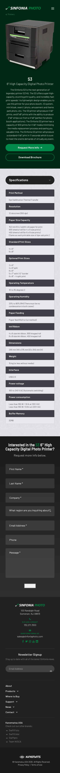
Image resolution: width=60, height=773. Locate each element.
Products (10, 691)
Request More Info (28, 147)
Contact (10, 712)
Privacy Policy (23, 765)
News (8, 706)
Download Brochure (30, 157)
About (9, 685)
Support (10, 701)
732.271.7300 (30, 625)
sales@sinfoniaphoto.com (30, 636)
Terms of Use (36, 765)
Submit (30, 586)
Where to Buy (13, 696)
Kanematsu (19, 762)
